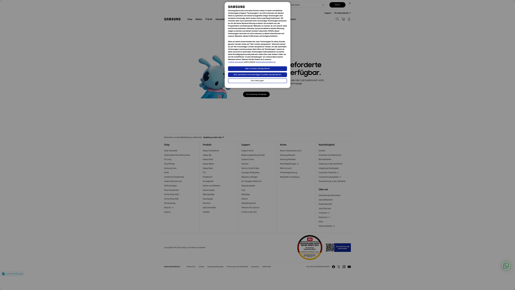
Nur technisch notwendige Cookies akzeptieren (257, 75)
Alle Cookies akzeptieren (257, 69)
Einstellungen (257, 81)
